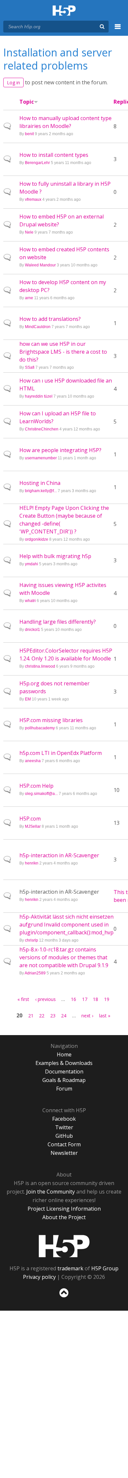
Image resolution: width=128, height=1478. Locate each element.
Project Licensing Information (64, 1208)
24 (63, 1015)
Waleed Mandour (40, 265)
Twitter (64, 1127)
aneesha (33, 761)
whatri (30, 600)
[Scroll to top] (64, 1297)
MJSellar (33, 826)
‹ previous (45, 999)
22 (41, 1015)
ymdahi (31, 564)
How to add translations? (50, 319)
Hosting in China (39, 483)
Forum (64, 1088)
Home (64, 1054)
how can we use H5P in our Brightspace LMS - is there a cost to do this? (63, 351)
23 (52, 1015)
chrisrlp (31, 940)
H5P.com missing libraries (51, 720)
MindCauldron (38, 326)
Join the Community (50, 1191)
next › (87, 1015)
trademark (70, 1268)
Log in (13, 82)
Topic (26, 101)
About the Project (64, 1217)
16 (73, 999)
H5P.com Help (36, 785)
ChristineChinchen (41, 429)
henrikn (31, 863)
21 (30, 1015)
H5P (64, 1246)
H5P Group (104, 1268)
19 (106, 999)
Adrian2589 (35, 973)
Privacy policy (39, 1276)
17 (84, 999)
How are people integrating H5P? (60, 450)
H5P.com (30, 818)
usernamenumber (41, 458)
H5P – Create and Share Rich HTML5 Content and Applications (64, 11)
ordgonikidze (36, 539)
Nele (29, 232)
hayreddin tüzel (39, 396)
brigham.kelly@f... (41, 491)
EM (28, 699)
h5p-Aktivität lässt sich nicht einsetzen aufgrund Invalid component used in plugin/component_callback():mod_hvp (66, 924)
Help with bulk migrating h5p (55, 556)
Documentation (64, 1071)
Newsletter (64, 1152)
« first (23, 999)
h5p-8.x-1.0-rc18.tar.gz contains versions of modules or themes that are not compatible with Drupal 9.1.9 (63, 957)
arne (29, 298)
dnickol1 (32, 629)
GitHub (64, 1135)
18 (95, 999)
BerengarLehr (37, 162)
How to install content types (53, 154)
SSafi (29, 367)
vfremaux (33, 199)
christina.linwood (40, 666)
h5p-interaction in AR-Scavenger (59, 855)
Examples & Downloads (64, 1063)
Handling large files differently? (57, 621)
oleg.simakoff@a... (41, 793)
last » (104, 1015)
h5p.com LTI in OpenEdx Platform (60, 753)
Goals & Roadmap (64, 1080)
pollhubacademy (40, 728)
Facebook (64, 1118)
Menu (118, 30)
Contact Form (64, 1144)
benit (29, 134)
